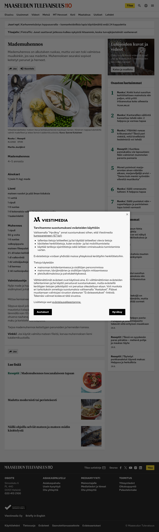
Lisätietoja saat (57, 302)
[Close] (127, 214)
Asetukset (43, 312)
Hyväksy (117, 312)
